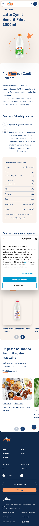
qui (25, 262)
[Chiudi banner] (36, 239)
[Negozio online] (35, 4)
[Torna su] (34, 427)
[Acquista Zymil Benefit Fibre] (34, 523)
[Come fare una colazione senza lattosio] (17, 389)
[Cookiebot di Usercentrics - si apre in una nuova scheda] (23, 239)
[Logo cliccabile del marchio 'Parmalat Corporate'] (6, 499)
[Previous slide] (16, 337)
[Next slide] (22, 337)
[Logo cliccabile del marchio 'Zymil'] (10, 4)
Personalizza (18, 286)
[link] (7, 475)
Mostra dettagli (27, 273)
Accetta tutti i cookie (19, 280)
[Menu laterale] (3, 3)
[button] (31, 4)
